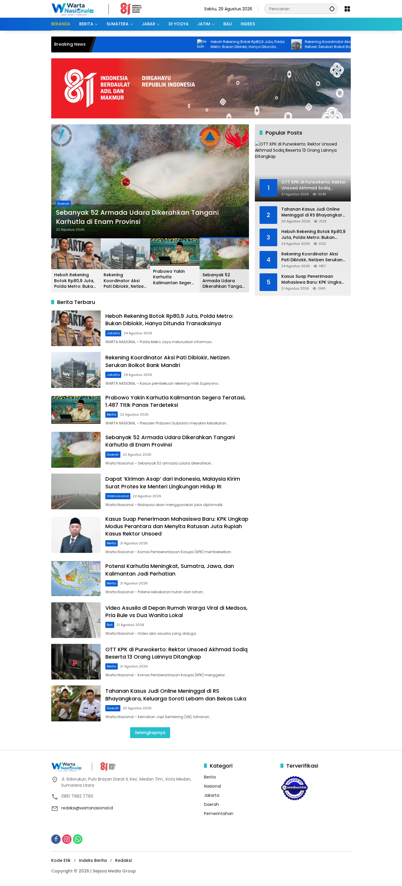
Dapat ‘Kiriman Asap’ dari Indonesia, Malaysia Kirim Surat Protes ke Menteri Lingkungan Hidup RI (172, 482)
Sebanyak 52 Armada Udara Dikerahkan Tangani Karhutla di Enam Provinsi (137, 217)
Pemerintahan (218, 813)
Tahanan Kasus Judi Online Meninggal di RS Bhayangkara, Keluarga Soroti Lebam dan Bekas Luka (175, 694)
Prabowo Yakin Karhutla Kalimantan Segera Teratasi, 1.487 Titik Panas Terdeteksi (173, 277)
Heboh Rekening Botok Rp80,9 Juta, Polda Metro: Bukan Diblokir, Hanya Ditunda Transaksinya (217, 44)
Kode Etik (61, 860)
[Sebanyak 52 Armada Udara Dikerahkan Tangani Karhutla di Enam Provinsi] (150, 180)
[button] (332, 9)
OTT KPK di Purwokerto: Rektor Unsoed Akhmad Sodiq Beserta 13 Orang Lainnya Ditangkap (176, 653)
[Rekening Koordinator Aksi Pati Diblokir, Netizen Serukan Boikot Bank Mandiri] (265, 44)
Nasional (212, 786)
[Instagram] (67, 839)
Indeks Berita (93, 860)
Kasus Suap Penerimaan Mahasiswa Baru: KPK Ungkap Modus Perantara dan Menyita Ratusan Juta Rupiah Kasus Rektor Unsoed (176, 526)
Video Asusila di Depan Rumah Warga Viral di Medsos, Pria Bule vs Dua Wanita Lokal (176, 611)
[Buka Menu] (347, 8)
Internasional (118, 496)
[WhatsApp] (77, 839)
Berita (111, 414)
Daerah (63, 203)
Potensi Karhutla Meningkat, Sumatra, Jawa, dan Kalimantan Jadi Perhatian (169, 569)
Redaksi (123, 860)
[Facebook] (56, 839)
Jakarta (113, 333)
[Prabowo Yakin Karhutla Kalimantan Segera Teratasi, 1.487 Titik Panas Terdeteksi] (76, 410)
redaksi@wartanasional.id (87, 808)
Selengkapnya (150, 732)
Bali (110, 624)
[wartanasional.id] (102, 8)
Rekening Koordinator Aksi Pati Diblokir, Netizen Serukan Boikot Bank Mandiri (308, 44)
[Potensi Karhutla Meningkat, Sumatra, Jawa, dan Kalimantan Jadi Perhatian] (76, 578)
